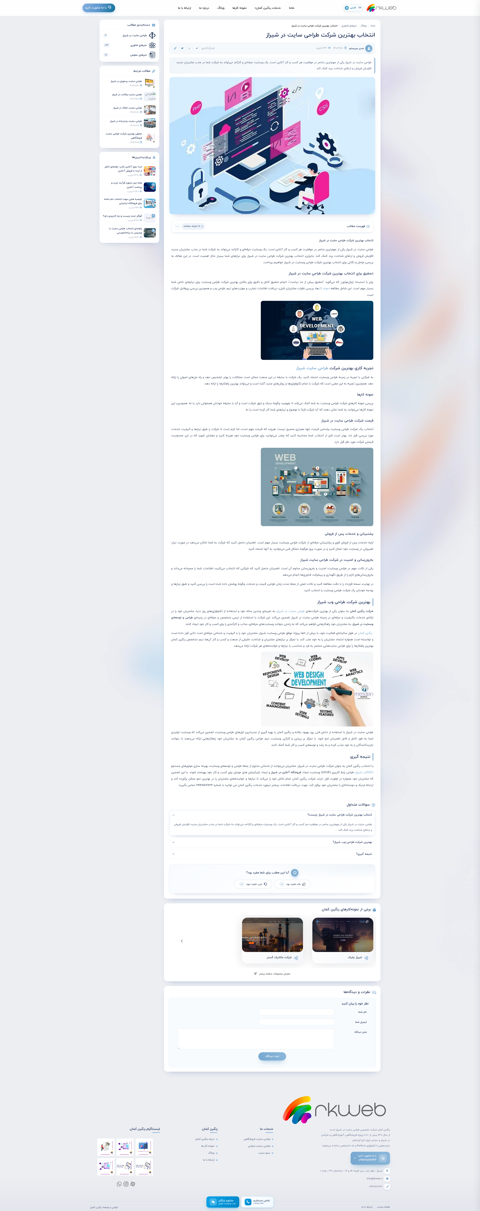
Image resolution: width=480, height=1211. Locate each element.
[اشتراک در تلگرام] (197, 48)
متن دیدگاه (360, 1032)
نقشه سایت (383, 1207)
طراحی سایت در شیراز (290, 611)
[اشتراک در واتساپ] (189, 48)
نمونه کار (324, 288)
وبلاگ (364, 26)
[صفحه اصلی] (382, 8)
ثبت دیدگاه (272, 1056)
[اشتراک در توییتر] (182, 48)
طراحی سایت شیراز (312, 368)
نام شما (362, 1012)
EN (360, 8)
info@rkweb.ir (374, 1178)
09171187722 (375, 1186)
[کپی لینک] (175, 48)
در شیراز (364, 772)
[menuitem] (292, 8)
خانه (372, 26)
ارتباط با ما (367, 1207)
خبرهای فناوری (349, 26)
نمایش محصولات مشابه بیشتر (274, 974)
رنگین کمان (365, 633)
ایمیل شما (361, 1022)
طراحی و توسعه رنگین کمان (104, 1207)
